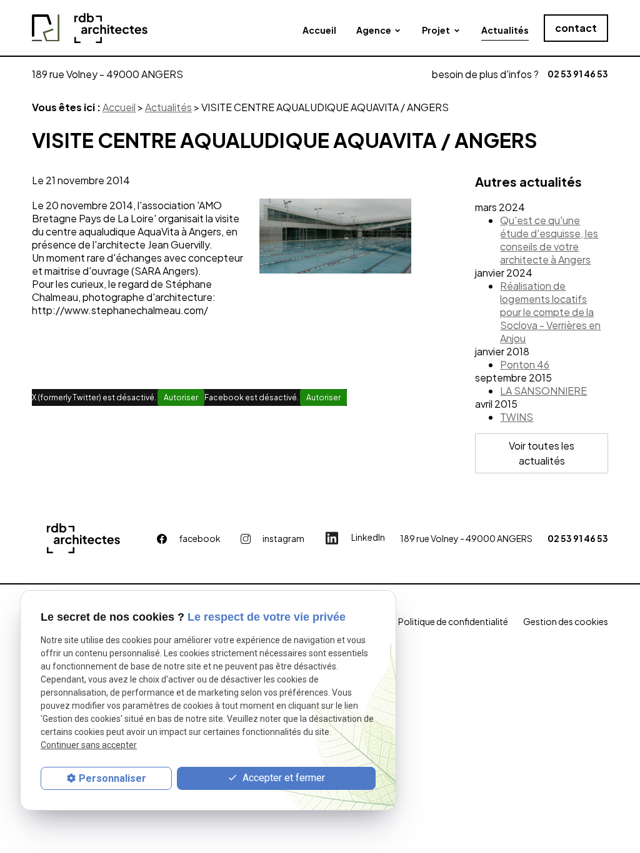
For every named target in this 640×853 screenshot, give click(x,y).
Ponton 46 (524, 364)
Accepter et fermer (282, 778)
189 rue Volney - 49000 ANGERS (107, 74)
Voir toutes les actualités (541, 453)
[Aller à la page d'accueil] (90, 28)
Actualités (505, 30)
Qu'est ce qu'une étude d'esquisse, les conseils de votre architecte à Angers (549, 240)
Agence (373, 30)
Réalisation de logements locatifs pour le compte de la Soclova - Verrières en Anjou (550, 312)
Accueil (319, 30)
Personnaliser (112, 778)
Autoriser (181, 397)
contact (576, 27)
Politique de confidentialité (453, 621)
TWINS (516, 416)
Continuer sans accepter (89, 745)
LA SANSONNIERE (543, 390)
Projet (436, 30)
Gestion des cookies (565, 621)
